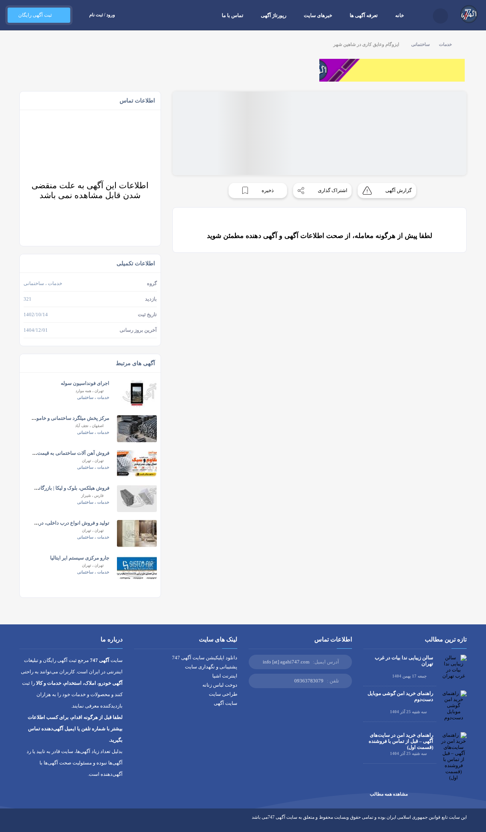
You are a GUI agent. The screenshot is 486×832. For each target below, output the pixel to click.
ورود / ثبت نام (102, 14)
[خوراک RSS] (22, 823)
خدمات (445, 44)
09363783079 (308, 681)
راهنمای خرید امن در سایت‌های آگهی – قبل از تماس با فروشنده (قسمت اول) (401, 741)
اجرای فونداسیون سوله (85, 383)
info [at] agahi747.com (286, 662)
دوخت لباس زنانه (219, 685)
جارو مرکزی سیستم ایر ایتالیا (79, 558)
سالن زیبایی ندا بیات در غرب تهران (404, 661)
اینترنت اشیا (224, 676)
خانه (399, 15)
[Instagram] (50, 823)
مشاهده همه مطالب (389, 794)
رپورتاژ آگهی (273, 15)
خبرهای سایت (318, 15)
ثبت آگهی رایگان (35, 15)
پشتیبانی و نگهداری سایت (211, 667)
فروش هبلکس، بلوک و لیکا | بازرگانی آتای (67, 488)
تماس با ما (232, 15)
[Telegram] (36, 823)
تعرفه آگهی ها (364, 15)
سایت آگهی (225, 703)
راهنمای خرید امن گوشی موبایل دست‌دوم (400, 696)
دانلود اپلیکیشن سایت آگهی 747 (204, 657)
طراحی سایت (223, 694)
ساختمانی (420, 44)
